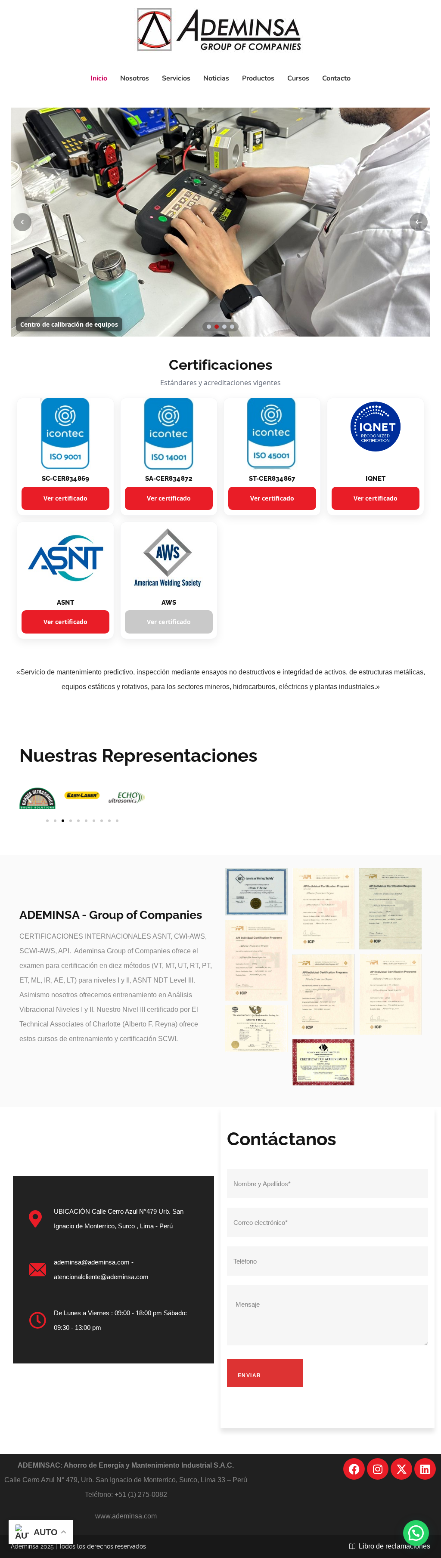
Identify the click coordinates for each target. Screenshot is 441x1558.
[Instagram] (377, 1469)
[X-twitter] (401, 1469)
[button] (29, 798)
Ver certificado (65, 498)
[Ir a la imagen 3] (224, 327)
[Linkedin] (425, 1469)
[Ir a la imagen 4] (232, 327)
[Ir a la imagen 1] (209, 327)
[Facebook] (354, 1469)
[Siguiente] (419, 222)
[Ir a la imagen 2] (216, 327)
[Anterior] (22, 222)
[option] (220, 222)
